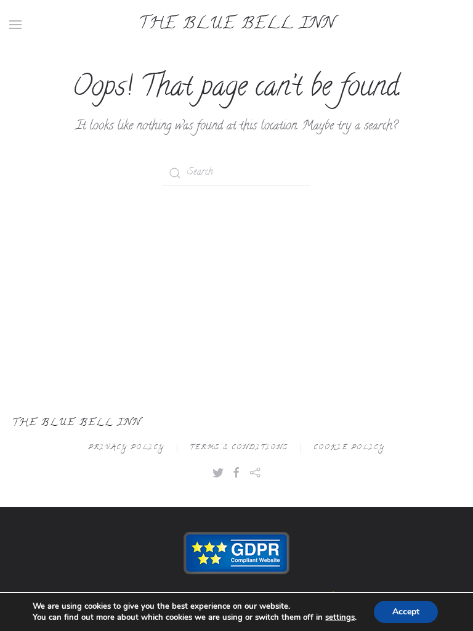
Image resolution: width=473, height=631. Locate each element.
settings (340, 617)
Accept (405, 611)
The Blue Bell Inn (237, 24)
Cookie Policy (349, 448)
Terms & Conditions (239, 448)
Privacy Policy (126, 448)
